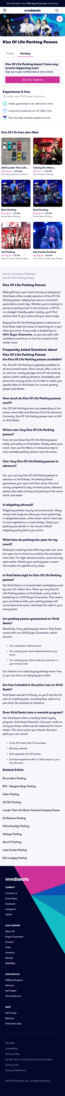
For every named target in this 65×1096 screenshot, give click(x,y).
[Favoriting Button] (59, 19)
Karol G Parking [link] (12, 842)
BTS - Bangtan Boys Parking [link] (19, 786)
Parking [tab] (25, 53)
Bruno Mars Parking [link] (14, 778)
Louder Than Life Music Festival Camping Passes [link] (31, 810)
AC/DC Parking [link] (12, 802)
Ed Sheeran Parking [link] (14, 818)
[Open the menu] (5, 10)
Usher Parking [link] (11, 794)
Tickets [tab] (10, 53)
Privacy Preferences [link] (15, 1070)
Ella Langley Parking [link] (15, 858)
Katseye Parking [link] (12, 834)
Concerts (17, 273)
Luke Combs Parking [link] (15, 850)
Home (6, 273)
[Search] (57, 10)
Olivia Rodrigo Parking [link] (16, 826)
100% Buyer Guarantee (36, 3)
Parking (29, 273)
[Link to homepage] (32, 10)
